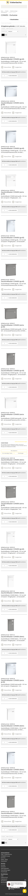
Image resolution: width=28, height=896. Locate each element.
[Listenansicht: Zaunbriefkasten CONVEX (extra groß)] (14, 103)
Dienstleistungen (5, 870)
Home (2, 11)
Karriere (3, 858)
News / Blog (4, 859)
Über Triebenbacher (6, 854)
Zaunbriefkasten (4, 12)
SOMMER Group (5, 856)
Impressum (4, 879)
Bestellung (4, 881)
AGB (2, 876)
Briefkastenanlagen (13, 11)
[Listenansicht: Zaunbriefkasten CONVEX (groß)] (14, 58)
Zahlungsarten (5, 868)
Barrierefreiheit (5, 882)
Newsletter (4, 861)
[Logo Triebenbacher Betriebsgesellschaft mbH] (14, 2)
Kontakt (3, 865)
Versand (3, 866)
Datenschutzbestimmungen (21, 441)
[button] (6, 67)
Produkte (6, 11)
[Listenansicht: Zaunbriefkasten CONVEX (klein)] (14, 459)
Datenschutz (4, 877)
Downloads (4, 872)
